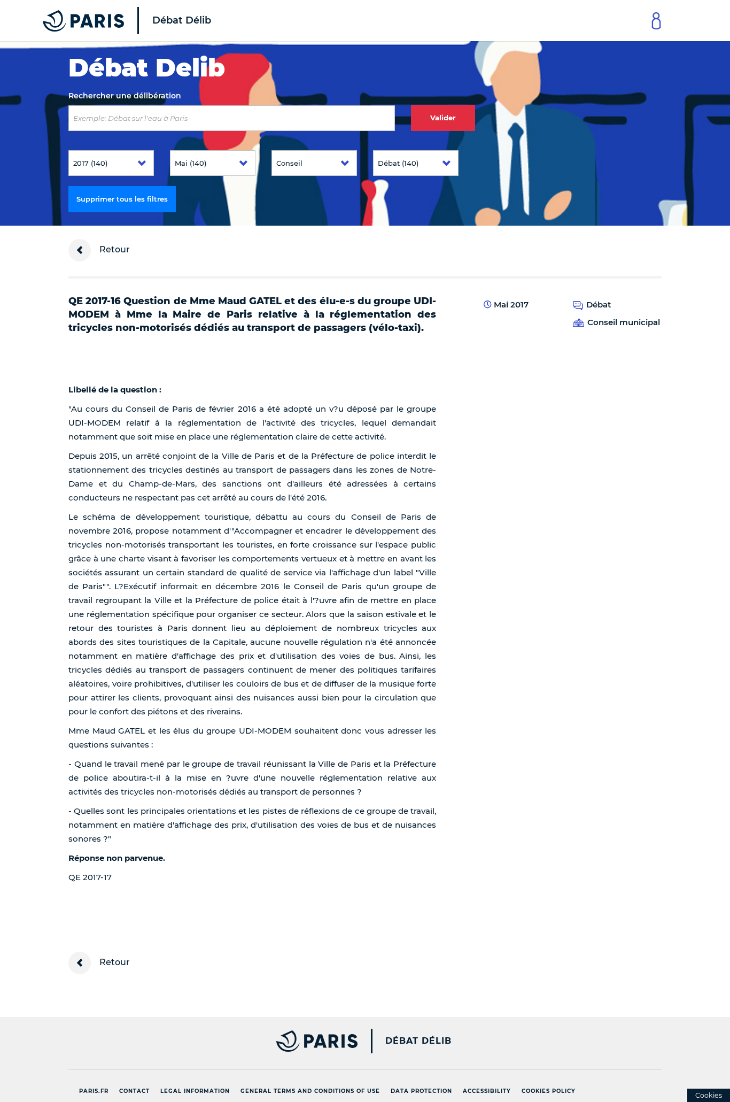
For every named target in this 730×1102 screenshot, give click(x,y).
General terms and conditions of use (310, 1091)
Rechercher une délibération (124, 95)
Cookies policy (549, 1091)
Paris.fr (93, 1091)
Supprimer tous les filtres (122, 199)
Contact (134, 1091)
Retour (113, 249)
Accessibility (487, 1091)
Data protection (421, 1091)
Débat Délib (418, 1041)
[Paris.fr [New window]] (209, 1041)
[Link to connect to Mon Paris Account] (656, 20)
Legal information (195, 1091)
